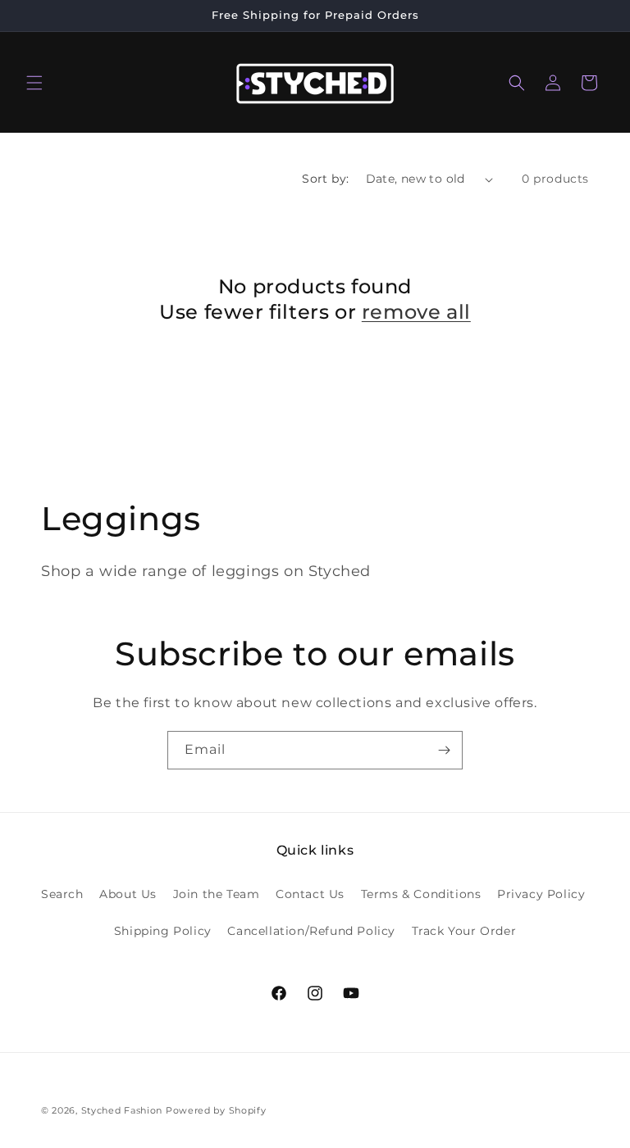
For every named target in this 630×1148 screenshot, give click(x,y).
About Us (128, 894)
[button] (34, 83)
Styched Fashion (122, 1110)
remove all (416, 312)
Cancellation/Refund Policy (311, 930)
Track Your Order (464, 930)
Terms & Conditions (421, 894)
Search (62, 894)
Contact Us (310, 894)
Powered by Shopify (216, 1110)
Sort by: (325, 178)
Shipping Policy (163, 930)
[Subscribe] (444, 750)
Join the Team (216, 894)
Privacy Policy (541, 894)
